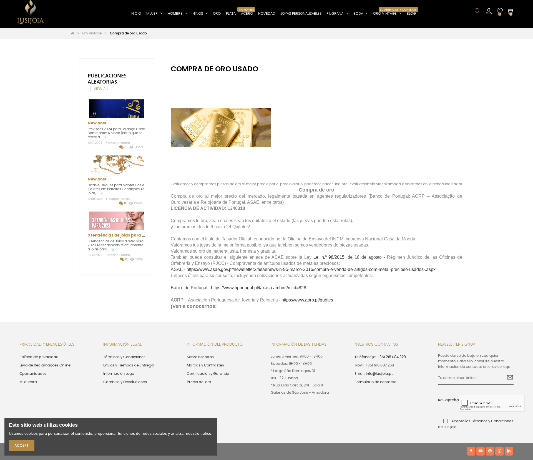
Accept (21, 445)
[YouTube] (480, 451)
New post (97, 123)
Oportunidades (33, 374)
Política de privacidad (39, 357)
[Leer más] (105, 137)
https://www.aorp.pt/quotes (307, 300)
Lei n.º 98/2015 (329, 257)
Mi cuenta (28, 382)
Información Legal (119, 374)
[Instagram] (499, 451)
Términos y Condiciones (124, 357)
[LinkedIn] (509, 451)
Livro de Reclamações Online (45, 365)
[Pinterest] (490, 451)
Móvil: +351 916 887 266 (374, 365)
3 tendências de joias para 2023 (119, 235)
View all (101, 89)
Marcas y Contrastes (205, 365)
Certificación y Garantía (208, 374)
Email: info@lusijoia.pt (374, 374)
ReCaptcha (446, 400)
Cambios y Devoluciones (125, 382)
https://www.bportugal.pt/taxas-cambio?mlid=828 (258, 287)
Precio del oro (199, 382)
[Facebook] (471, 451)
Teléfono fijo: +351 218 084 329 (380, 357)
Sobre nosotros (200, 357)
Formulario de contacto (375, 382)
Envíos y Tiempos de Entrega (128, 365)
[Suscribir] (508, 378)
